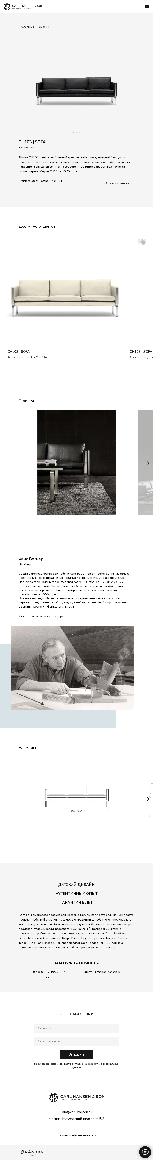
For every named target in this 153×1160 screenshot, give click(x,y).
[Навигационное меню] (147, 6)
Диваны (44, 27)
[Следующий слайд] (148, 462)
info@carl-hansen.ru (107, 972)
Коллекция (27, 27)
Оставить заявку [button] (116, 183)
